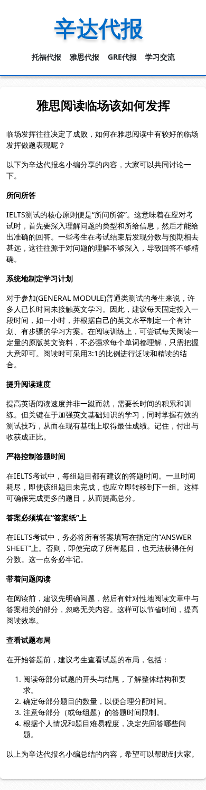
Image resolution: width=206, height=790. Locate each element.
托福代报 (46, 57)
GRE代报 (122, 57)
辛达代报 (98, 28)
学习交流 (160, 57)
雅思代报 (84, 57)
